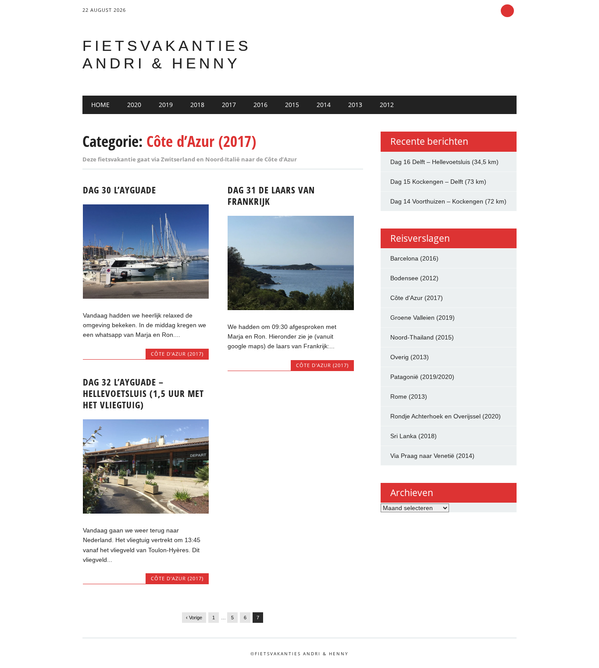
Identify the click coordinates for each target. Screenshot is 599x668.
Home (100, 104)
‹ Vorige (194, 617)
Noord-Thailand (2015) (422, 337)
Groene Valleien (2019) (422, 317)
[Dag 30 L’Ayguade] (146, 296)
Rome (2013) (408, 396)
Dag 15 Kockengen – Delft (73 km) (438, 181)
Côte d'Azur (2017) (177, 353)
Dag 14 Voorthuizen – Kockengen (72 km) (448, 201)
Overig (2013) (409, 357)
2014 (324, 104)
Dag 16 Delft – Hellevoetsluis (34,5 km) (444, 161)
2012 (387, 104)
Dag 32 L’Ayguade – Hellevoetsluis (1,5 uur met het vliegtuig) (143, 393)
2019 (166, 104)
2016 (260, 104)
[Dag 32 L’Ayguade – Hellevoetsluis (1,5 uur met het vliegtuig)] (146, 511)
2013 (355, 104)
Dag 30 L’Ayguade (119, 190)
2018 (197, 104)
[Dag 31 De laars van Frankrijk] (290, 307)
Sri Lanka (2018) (413, 435)
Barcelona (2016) (414, 258)
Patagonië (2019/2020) (422, 376)
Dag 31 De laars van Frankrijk (271, 195)
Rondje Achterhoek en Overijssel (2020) (445, 416)
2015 (292, 104)
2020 (134, 104)
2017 (229, 104)
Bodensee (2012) (414, 278)
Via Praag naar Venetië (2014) (432, 455)
